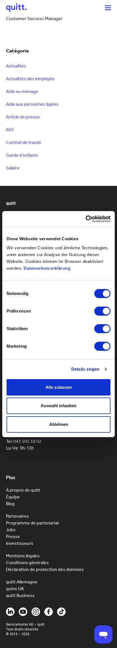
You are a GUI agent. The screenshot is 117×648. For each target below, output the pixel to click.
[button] (108, 7)
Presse (13, 536)
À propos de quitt (23, 490)
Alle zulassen (58, 387)
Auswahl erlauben (58, 405)
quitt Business (20, 595)
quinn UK (15, 588)
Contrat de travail (23, 142)
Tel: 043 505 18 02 (23, 441)
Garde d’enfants (22, 155)
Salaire (12, 168)
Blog (10, 503)
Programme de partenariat (32, 523)
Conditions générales (27, 562)
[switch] (102, 311)
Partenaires (17, 516)
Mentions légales (23, 555)
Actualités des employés (30, 78)
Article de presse (23, 117)
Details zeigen (85, 369)
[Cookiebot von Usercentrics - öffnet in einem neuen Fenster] (85, 219)
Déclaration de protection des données (45, 569)
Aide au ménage (22, 91)
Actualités (16, 66)
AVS (10, 129)
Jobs (11, 529)
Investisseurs (19, 543)
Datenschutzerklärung (47, 268)
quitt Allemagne (21, 582)
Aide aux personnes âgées (32, 104)
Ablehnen (58, 424)
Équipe (13, 497)
